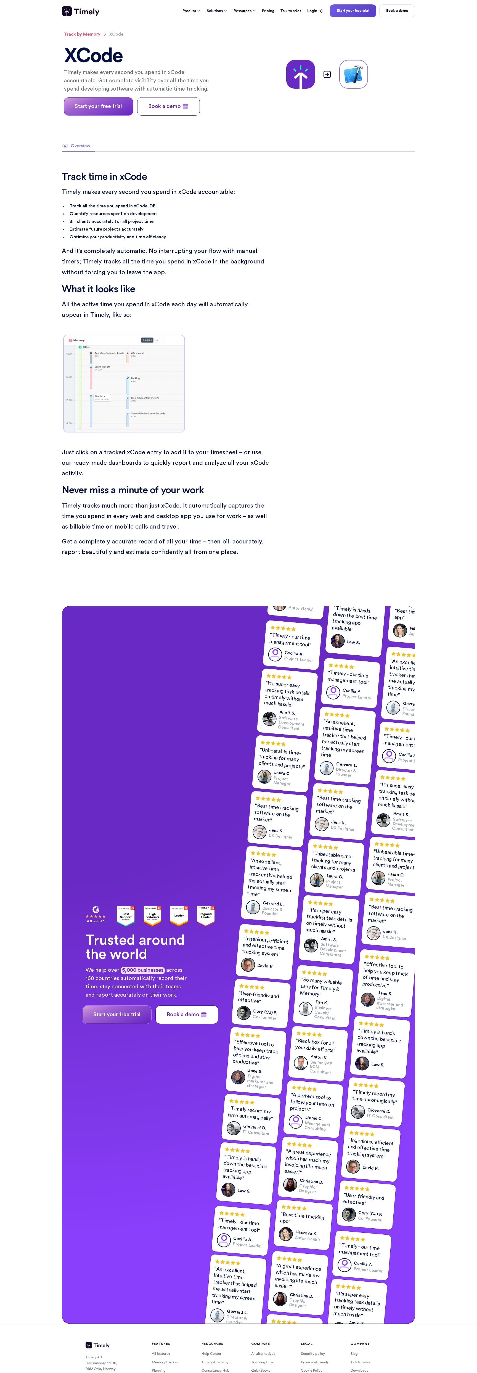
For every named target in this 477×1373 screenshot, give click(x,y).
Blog (354, 1353)
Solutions (215, 11)
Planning (159, 1370)
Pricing (268, 11)
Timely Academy (215, 1362)
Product (189, 11)
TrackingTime (262, 1362)
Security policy (313, 1353)
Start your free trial (353, 10)
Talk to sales (290, 11)
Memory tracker (165, 1362)
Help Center (211, 1353)
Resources (242, 11)
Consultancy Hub (215, 1370)
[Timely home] (80, 11)
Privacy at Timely (315, 1362)
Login (312, 11)
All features (161, 1353)
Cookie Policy (311, 1370)
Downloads (359, 1370)
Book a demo (397, 10)
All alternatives (263, 1353)
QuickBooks (260, 1370)
